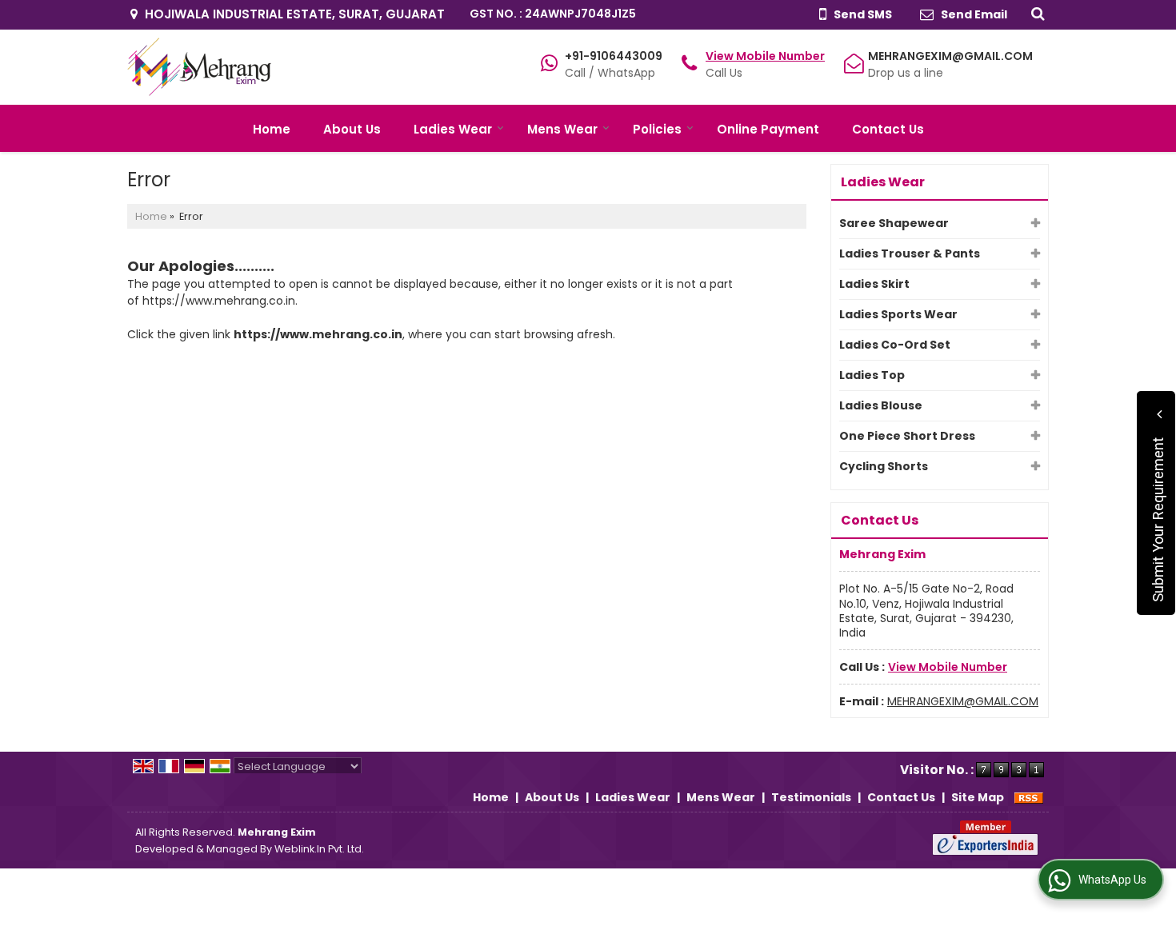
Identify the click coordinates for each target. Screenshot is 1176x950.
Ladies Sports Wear (898, 314)
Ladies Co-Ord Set (894, 345)
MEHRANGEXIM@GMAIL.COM (950, 56)
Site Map (977, 797)
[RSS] (1028, 797)
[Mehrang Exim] (199, 67)
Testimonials (811, 797)
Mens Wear (562, 129)
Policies (657, 129)
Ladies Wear (453, 129)
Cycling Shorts (883, 466)
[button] (765, 56)
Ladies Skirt (874, 284)
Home (271, 129)
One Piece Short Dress (907, 436)
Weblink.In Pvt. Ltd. (319, 849)
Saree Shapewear (894, 223)
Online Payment (768, 129)
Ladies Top (872, 375)
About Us (352, 129)
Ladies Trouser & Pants (909, 253)
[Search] (1036, 13)
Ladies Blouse (880, 405)
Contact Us (888, 129)
